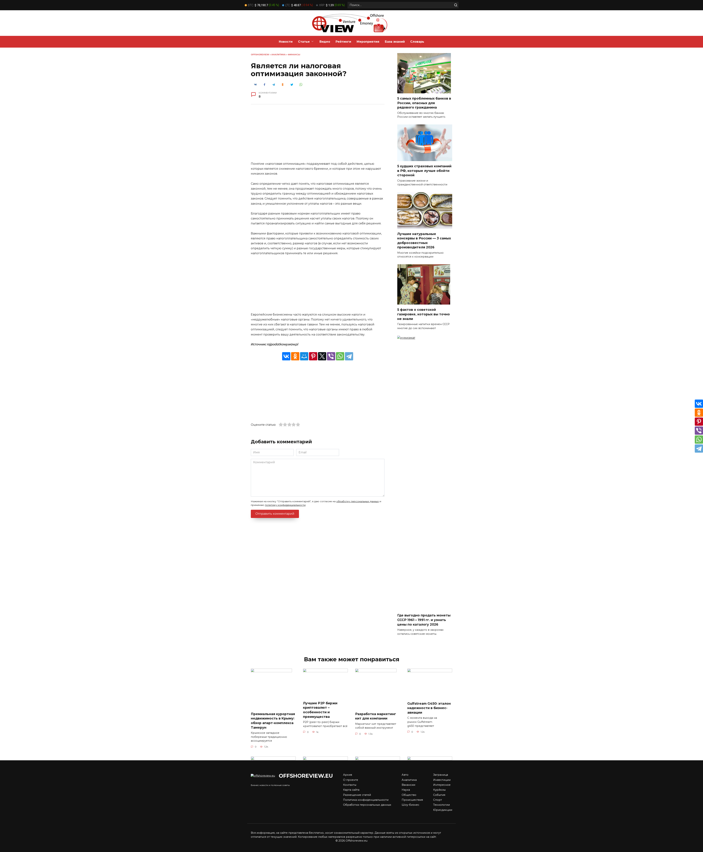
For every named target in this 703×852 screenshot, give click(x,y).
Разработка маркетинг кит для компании (375, 716)
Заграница (440, 774)
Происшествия (412, 799)
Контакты (349, 784)
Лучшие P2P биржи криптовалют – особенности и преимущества (320, 709)
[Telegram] (349, 356)
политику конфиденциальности (285, 505)
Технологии (441, 804)
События (439, 795)
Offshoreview (260, 54)
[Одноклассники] (295, 356)
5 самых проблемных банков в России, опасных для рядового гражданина (424, 102)
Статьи (304, 41)
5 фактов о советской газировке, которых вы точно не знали (423, 314)
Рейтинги (343, 41)
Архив (347, 774)
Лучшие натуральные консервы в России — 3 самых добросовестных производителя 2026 (424, 240)
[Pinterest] (313, 356)
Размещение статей (357, 795)
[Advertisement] (317, 135)
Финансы (294, 54)
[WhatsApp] (340, 356)
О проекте (350, 780)
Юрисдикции (442, 810)
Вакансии (408, 784)
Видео (324, 41)
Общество (409, 795)
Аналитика (278, 54)
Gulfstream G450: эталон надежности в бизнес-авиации (429, 708)
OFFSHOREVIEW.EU (306, 776)
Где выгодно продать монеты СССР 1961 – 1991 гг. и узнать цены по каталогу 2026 (424, 619)
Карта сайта (351, 789)
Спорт (437, 799)
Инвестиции (442, 780)
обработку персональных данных (357, 501)
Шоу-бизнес (410, 804)
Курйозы (439, 789)
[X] (322, 356)
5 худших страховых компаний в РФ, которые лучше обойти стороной (424, 170)
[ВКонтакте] (286, 356)
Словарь (417, 41)
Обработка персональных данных (367, 804)
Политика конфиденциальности (365, 799)
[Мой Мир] (304, 356)
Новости (286, 41)
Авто (405, 774)
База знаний (395, 41)
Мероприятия (368, 41)
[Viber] (331, 356)
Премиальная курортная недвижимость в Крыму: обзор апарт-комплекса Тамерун (273, 720)
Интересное (442, 784)
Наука (406, 789)
